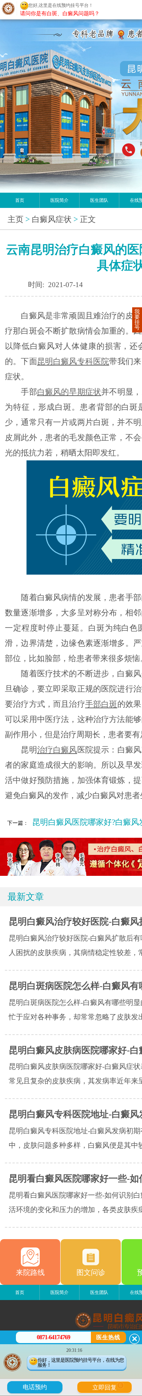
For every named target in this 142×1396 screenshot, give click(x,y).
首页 (19, 200)
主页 (15, 219)
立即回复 (107, 1386)
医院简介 (59, 200)
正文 (88, 219)
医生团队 (99, 200)
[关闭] (134, 1339)
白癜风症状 (52, 219)
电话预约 (35, 1387)
